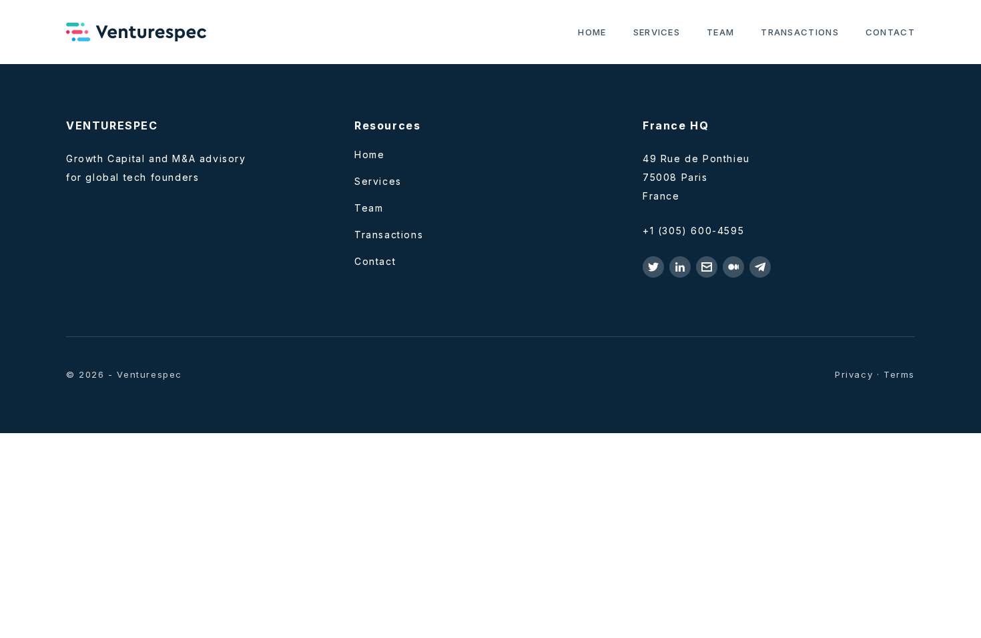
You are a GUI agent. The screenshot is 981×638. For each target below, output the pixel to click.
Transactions (800, 32)
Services (656, 32)
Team (720, 32)
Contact (890, 32)
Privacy (854, 374)
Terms (899, 374)
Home (592, 32)
